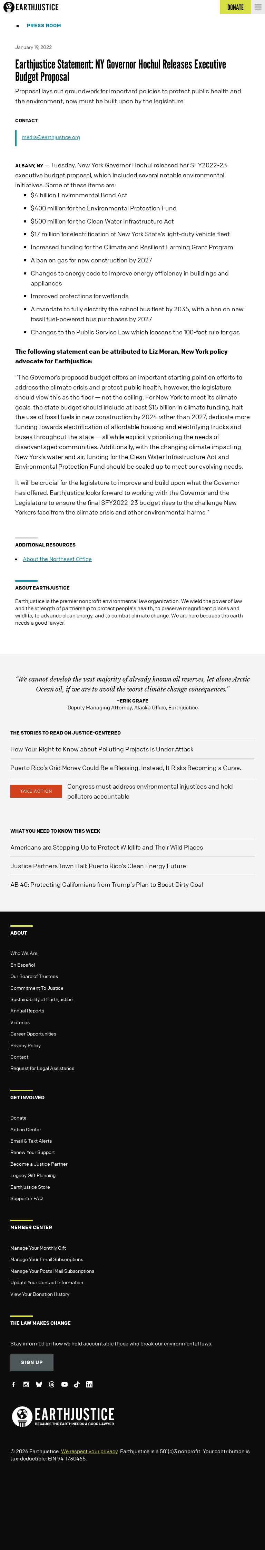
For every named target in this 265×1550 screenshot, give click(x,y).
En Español (22, 964)
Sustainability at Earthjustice (41, 999)
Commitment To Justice (36, 988)
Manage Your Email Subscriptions (46, 1259)
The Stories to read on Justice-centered (65, 732)
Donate (18, 1117)
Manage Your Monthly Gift (38, 1248)
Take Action (36, 791)
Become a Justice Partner (39, 1164)
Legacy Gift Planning (33, 1175)
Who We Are (24, 953)
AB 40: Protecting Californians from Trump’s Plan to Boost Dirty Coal (106, 884)
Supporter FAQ (26, 1198)
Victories (20, 1022)
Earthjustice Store (30, 1187)
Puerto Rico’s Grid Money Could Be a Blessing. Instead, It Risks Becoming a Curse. (125, 767)
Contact (19, 1056)
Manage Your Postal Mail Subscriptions (52, 1271)
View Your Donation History (39, 1294)
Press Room (44, 25)
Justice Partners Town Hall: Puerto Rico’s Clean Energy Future (98, 866)
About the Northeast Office (57, 558)
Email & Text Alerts (31, 1140)
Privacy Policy (25, 1045)
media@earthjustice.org (51, 137)
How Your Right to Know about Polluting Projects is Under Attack (102, 749)
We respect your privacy (89, 1451)
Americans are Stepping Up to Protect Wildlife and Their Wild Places (106, 847)
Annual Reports (27, 1010)
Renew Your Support (32, 1152)
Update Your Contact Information (46, 1282)
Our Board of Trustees (34, 976)
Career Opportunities (33, 1033)
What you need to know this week (55, 831)
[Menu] (258, 7)
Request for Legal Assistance (42, 1068)
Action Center (25, 1129)
